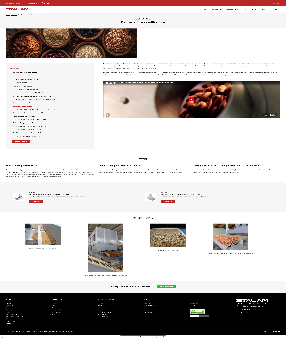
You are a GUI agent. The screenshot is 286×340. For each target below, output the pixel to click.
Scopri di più (36, 201)
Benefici (100, 305)
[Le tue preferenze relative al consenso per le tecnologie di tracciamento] (2, 337)
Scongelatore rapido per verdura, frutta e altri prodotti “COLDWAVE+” (36, 99)
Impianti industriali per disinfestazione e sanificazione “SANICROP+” (36, 109)
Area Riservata (10, 323)
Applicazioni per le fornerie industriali (25, 72)
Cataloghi (253, 9)
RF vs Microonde (103, 316)
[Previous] (11, 246)
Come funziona (102, 303)
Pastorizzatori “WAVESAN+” (24, 82)
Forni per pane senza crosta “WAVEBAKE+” (28, 79)
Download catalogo (21, 141)
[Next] (275, 246)
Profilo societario (11, 319)
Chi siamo (9, 303)
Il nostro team (10, 310)
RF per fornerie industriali (105, 312)
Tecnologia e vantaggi (231, 9)
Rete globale (194, 303)
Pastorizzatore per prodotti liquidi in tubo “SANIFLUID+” (32, 126)
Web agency (70, 331)
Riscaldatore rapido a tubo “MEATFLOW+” (28, 136)
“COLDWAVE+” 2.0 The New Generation (27, 89)
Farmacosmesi (56, 310)
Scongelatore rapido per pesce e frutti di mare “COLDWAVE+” (34, 96)
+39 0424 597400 (32, 3)
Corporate (147, 308)
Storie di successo (149, 312)
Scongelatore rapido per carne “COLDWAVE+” (29, 92)
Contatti (275, 9)
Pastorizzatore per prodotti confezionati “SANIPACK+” (31, 119)
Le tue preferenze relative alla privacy (150, 337)
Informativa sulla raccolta (128, 337)
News (244, 9)
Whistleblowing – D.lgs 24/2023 (15, 316)
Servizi (54, 314)
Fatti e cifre (9, 305)
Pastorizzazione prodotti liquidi (23, 123)
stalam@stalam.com (14, 3)
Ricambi (263, 9)
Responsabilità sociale (12, 314)
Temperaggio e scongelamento (22, 86)
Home (8, 15)
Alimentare (14, 15)
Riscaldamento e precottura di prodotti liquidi (27, 133)
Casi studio (147, 303)
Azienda (204, 9)
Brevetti (100, 310)
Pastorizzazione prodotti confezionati (24, 116)
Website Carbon (204, 316)
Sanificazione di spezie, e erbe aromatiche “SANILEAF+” (32, 113)
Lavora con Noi (10, 321)
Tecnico (54, 305)
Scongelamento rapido (105, 314)
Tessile (54, 303)
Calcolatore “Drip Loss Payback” (25, 103)
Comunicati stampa (150, 305)
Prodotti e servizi (216, 9)
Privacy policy (38, 331)
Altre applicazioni (57, 312)
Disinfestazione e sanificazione (22, 106)
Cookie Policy (47, 331)
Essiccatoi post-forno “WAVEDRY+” (26, 76)
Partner (8, 312)
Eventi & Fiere (148, 310)
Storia (7, 308)
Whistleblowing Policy (58, 331)
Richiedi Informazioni (166, 286)
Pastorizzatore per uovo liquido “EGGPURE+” (29, 129)
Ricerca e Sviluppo (103, 308)
